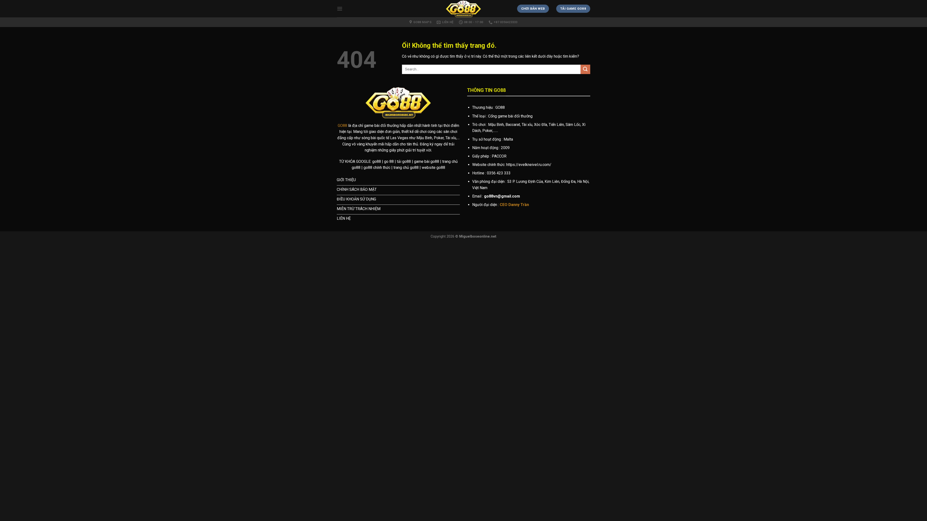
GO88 (342, 125)
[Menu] (340, 8)
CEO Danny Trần (514, 204)
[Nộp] (585, 69)
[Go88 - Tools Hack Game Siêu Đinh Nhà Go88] (463, 8)
